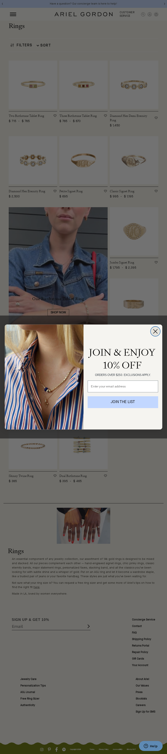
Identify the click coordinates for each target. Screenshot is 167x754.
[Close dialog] (155, 331)
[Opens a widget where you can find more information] (151, 746)
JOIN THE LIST (123, 402)
